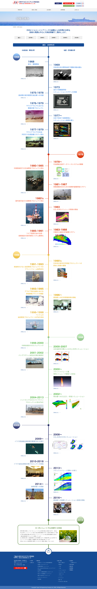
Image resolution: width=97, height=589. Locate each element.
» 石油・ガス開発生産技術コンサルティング (45, 571)
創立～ (19, 37)
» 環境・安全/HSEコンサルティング (43, 575)
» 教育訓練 (39, 579)
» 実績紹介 (60, 564)
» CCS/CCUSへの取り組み (62, 581)
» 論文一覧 (60, 579)
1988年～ (42, 37)
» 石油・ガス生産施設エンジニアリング (44, 573)
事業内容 (20, 9)
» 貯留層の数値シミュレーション (43, 566)
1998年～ (54, 37)
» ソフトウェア (60, 577)
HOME (14, 27)
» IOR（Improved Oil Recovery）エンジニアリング (46, 568)
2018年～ (77, 37)
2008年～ (65, 37)
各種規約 (71, 569)
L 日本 (60, 566)
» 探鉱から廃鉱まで (61, 562)
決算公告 (71, 566)
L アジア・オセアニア (62, 570)
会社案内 (49, 9)
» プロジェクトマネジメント (42, 577)
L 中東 (60, 568)
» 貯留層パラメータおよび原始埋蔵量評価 (44, 562)
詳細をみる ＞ (24, 78)
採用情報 (63, 9)
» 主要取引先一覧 (73, 562)
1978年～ (31, 37)
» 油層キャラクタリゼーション (42, 564)
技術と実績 (34, 9)
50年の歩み (72, 564)
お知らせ (77, 9)
